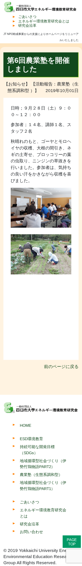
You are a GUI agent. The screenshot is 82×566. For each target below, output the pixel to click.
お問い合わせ (31, 531)
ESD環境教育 (31, 439)
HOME (25, 425)
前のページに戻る (61, 366)
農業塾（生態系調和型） (41, 474)
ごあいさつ (27, 17)
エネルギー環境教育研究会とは (43, 21)
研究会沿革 (27, 25)
